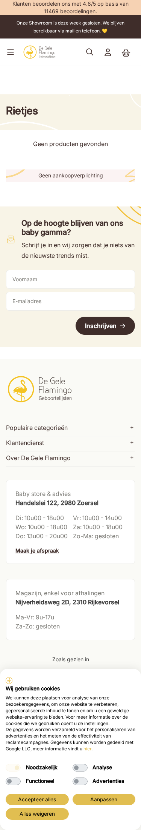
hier (87, 748)
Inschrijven (101, 326)
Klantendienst (25, 443)
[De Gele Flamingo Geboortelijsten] (39, 52)
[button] (9, 52)
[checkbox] (13, 767)
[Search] (90, 52)
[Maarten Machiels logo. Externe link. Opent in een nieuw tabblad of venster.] (9, 680)
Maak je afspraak (37, 550)
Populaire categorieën (37, 427)
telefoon (91, 31)
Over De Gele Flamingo (38, 458)
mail (69, 31)
